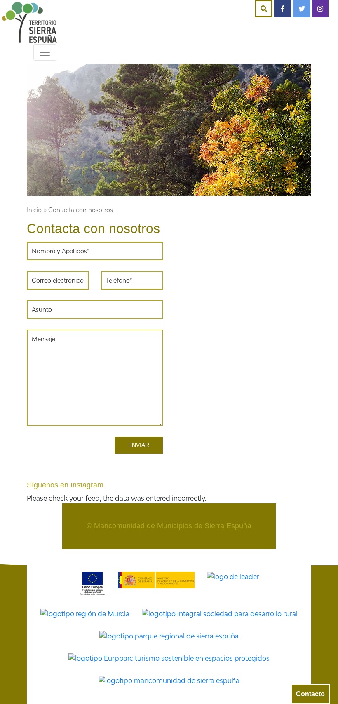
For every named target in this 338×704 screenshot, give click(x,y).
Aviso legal (243, 554)
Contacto (310, 693)
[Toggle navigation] (44, 52)
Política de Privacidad (111, 554)
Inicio (34, 209)
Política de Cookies (186, 554)
